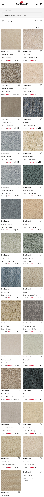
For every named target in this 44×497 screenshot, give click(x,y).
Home (4, 10)
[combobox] (40, 27)
